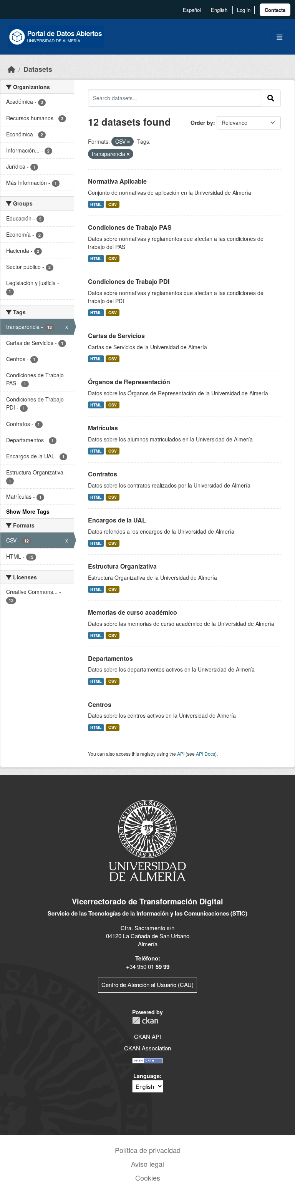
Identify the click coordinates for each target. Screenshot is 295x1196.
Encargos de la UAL (117, 520)
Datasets (37, 69)
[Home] (11, 69)
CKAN (145, 1021)
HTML (95, 204)
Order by (202, 122)
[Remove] (128, 142)
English (219, 9)
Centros (99, 704)
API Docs (205, 753)
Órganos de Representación (129, 381)
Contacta (275, 9)
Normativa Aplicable (117, 181)
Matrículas (103, 427)
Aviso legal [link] (147, 1164)
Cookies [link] (147, 1178)
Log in (243, 9)
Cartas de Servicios (116, 335)
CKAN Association (147, 1048)
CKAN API (147, 1036)
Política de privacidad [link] (148, 1150)
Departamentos (110, 658)
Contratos (102, 473)
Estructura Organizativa (122, 566)
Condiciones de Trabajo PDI (128, 281)
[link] (275, 9)
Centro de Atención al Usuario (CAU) (147, 984)
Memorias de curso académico (132, 612)
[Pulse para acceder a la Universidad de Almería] (147, 840)
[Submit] (271, 98)
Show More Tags (28, 511)
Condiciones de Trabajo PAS (130, 227)
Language (146, 1076)
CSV (112, 204)
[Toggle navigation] (279, 37)
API (180, 753)
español (192, 9)
